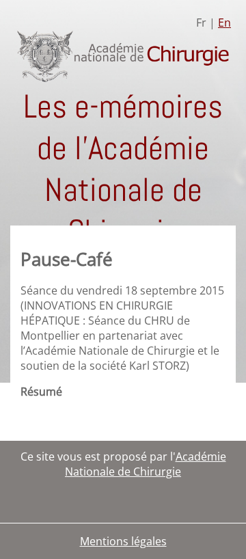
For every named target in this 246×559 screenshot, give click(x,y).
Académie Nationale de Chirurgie (145, 464)
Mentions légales (123, 541)
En (224, 22)
